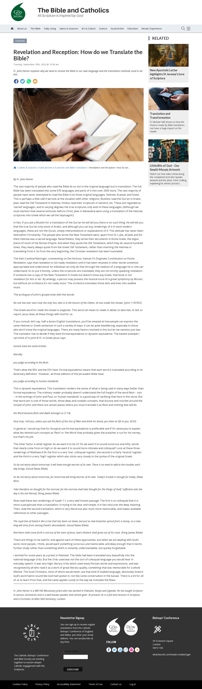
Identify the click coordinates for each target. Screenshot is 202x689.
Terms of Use (96, 684)
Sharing (20, 40)
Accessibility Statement (69, 684)
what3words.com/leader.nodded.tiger (172, 654)
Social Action (117, 28)
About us (22, 28)
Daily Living (50, 28)
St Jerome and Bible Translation (71, 167)
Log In (132, 684)
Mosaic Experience (151, 28)
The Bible (35, 28)
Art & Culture (89, 28)
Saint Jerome (45, 167)
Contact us (116, 684)
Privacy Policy (42, 684)
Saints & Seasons (68, 28)
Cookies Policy (20, 684)
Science (103, 28)
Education (132, 28)
